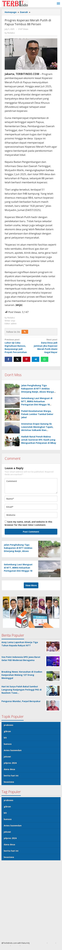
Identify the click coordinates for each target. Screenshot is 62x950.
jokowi (7, 756)
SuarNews (41, 943)
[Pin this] (26, 359)
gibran (7, 731)
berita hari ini (11, 775)
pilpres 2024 (10, 762)
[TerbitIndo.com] (15, 3)
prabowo (8, 725)
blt (5, 737)
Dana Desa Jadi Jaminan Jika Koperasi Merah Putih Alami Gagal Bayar (45, 346)
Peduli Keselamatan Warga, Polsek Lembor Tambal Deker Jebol (37, 414)
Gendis (32, 943)
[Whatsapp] (44, 359)
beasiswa (9, 781)
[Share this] (8, 359)
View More (31, 585)
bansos (8, 744)
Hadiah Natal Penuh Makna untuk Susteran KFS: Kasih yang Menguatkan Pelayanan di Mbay (38, 439)
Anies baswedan (13, 750)
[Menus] (58, 4)
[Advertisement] (31, 902)
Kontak (15, 945)
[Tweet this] (17, 359)
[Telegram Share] (35, 359)
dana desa (9, 769)
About (51, 943)
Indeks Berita (28, 945)
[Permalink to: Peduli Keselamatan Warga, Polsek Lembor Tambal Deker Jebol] (12, 415)
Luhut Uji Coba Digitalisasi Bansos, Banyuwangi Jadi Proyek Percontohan (16, 346)
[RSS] (25, 332)
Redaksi (5, 945)
